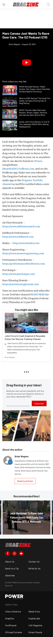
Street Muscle (35, 632)
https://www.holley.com (26, 243)
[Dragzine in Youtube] (21, 553)
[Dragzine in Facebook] (7, 553)
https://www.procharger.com (18, 273)
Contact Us (33, 561)
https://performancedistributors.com (23, 263)
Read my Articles (25, 481)
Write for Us (34, 568)
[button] (26, 62)
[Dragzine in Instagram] (14, 553)
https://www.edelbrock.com (18, 236)
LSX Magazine (35, 625)
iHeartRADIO (9, 168)
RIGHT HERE (37, 294)
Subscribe (39, 403)
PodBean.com (26, 168)
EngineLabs (34, 618)
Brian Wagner (10, 357)
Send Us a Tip (12, 568)
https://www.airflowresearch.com (21, 226)
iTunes (38, 161)
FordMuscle (10, 625)
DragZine (9, 618)
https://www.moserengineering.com (23, 253)
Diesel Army (34, 611)
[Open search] (48, 4)
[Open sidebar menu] (3, 4)
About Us (9, 561)
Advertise (10, 575)
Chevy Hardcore (13, 611)
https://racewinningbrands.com (20, 284)
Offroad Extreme (13, 632)
